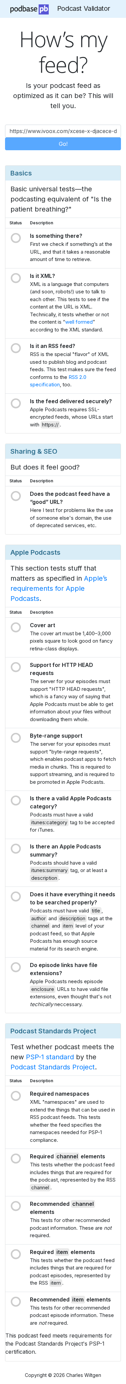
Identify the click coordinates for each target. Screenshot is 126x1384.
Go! (63, 143)
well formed (79, 322)
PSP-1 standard (50, 1057)
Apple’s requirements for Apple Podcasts (58, 588)
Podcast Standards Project (52, 1067)
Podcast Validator (83, 8)
